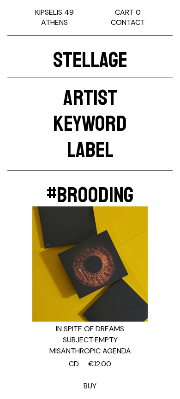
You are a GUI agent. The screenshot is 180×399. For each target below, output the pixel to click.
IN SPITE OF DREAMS (90, 329)
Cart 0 (128, 12)
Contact (128, 22)
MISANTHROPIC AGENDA (90, 351)
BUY (90, 375)
